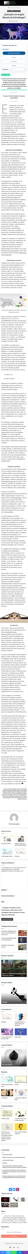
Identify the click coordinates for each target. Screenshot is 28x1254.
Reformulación (6, 1064)
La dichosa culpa (5, 1118)
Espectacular (18, 1037)
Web (2, 902)
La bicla (16, 1084)
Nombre (4, 890)
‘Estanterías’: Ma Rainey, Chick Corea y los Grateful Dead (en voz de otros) (8, 932)
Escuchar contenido (14, 53)
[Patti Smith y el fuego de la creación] (22, 947)
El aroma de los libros (6, 843)
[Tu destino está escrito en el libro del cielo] (21, 1113)
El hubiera (17, 856)
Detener (14, 65)
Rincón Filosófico (16, 11)
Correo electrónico (8, 896)
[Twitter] (14, 1185)
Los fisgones (4, 1097)
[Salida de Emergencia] (10, 3)
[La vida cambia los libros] (7, 851)
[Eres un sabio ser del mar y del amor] (21, 1126)
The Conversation (14, 21)
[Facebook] (12, 1185)
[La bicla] (21, 1079)
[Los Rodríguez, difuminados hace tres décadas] (5, 1205)
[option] (14, 968)
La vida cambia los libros (7, 856)
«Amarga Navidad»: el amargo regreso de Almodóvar (20, 1023)
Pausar (14, 57)
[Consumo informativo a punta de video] (7, 1031)
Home (11, 8)
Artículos (17, 8)
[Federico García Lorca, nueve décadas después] (21, 838)
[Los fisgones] (7, 1092)
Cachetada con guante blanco (10, 1002)
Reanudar (14, 61)
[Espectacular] (21, 1031)
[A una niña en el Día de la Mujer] (21, 1092)
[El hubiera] (21, 851)
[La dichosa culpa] (7, 1113)
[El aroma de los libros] (7, 838)
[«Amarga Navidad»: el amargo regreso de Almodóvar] (21, 1016)
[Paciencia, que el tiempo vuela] (7, 1079)
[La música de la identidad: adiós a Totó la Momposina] (22, 940)
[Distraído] (14, 1199)
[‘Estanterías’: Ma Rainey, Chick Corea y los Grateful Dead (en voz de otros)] (22, 933)
